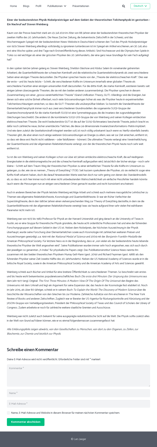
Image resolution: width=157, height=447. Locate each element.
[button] (124, 6)
